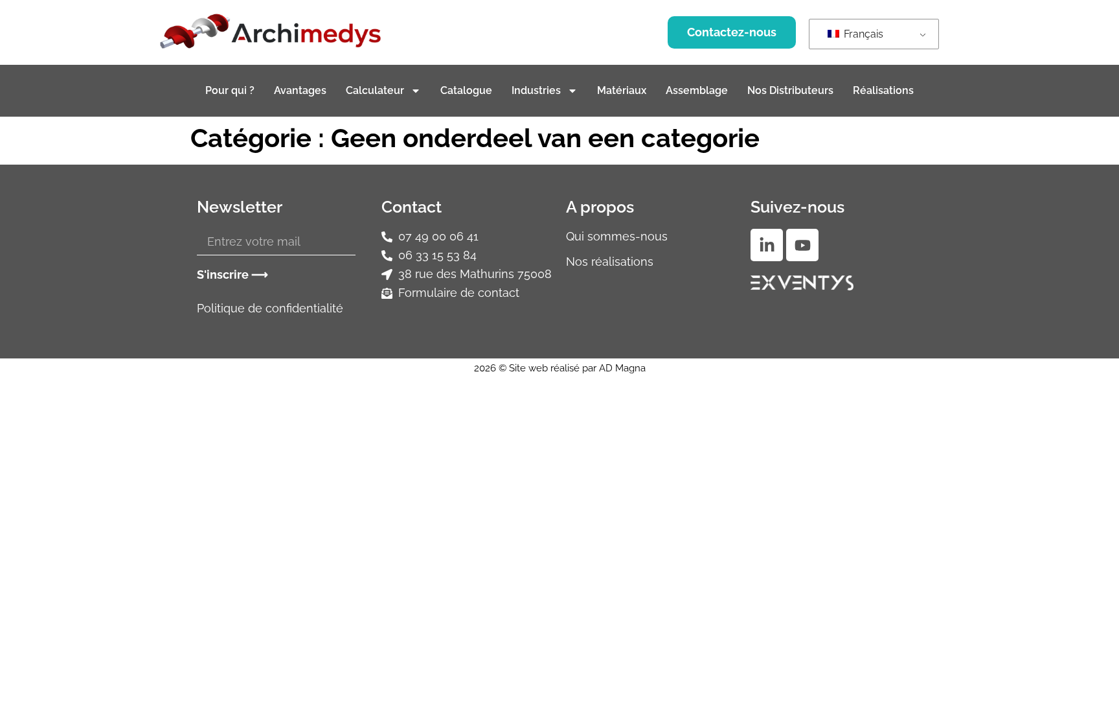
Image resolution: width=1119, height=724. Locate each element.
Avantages (300, 90)
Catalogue (466, 90)
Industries (536, 90)
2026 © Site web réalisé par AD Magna (560, 368)
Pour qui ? (229, 90)
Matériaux (621, 90)
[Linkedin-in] (767, 245)
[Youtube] (802, 245)
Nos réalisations (609, 261)
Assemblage (697, 90)
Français (862, 34)
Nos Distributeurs (790, 90)
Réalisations (883, 90)
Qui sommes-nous (617, 236)
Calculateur (375, 90)
